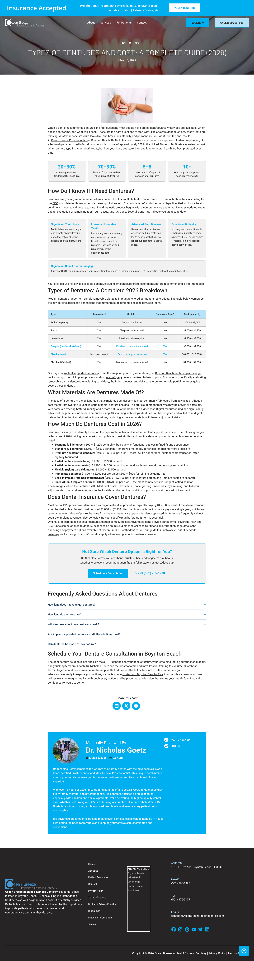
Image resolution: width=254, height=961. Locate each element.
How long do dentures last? (65, 614)
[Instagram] (180, 929)
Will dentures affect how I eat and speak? (73, 624)
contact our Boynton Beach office (143, 674)
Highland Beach (135, 886)
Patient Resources (98, 877)
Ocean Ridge (134, 881)
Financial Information (100, 917)
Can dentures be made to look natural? (72, 644)
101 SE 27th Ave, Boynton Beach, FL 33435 (197, 867)
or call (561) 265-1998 (150, 573)
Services (105, 23)
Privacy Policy (96, 891)
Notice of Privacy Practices (102, 904)
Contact (142, 23)
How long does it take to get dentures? (71, 605)
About (91, 23)
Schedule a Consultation (108, 573)
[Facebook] (136, 706)
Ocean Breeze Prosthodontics (69, 140)
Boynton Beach (136, 873)
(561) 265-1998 (180, 883)
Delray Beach (134, 877)
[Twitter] (200, 929)
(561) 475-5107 (180, 900)
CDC (55, 203)
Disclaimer (94, 911)
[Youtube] (193, 929)
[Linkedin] (116, 706)
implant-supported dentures (81, 373)
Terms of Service (97, 897)
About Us (93, 871)
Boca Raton (133, 890)
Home (91, 864)
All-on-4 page (114, 377)
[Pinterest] (187, 929)
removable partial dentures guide (179, 381)
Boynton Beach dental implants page (178, 373)
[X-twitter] (126, 706)
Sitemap (92, 924)
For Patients (123, 23)
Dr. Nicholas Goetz (64, 769)
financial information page (166, 526)
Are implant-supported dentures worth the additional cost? (84, 634)
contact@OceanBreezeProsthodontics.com (197, 916)
